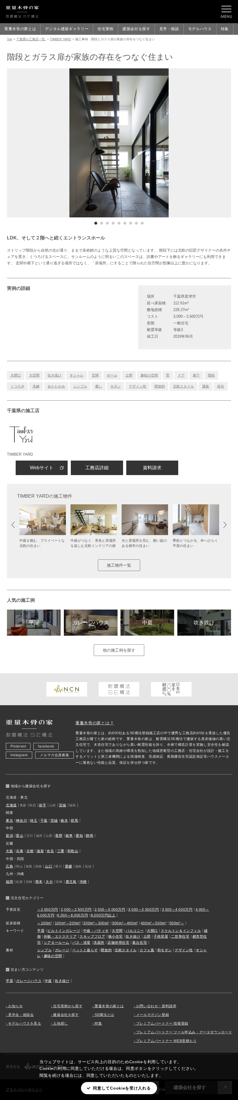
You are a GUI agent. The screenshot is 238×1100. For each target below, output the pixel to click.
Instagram (19, 755)
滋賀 (40, 851)
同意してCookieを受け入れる (122, 1088)
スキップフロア (92, 936)
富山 (19, 836)
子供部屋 (161, 936)
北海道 (11, 805)
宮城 (62, 805)
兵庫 (19, 851)
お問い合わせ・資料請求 (156, 1006)
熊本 (39, 882)
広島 (9, 866)
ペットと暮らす (85, 950)
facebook (46, 746)
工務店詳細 (97, 467)
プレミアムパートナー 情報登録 (162, 1023)
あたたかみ (56, 386)
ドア (181, 375)
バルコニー (135, 931)
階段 (211, 375)
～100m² (44, 923)
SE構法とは (104, 1015)
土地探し (60, 1023)
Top (9, 39)
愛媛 (68, 866)
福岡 (9, 882)
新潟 (9, 836)
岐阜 (69, 836)
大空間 (34, 375)
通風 (205, 386)
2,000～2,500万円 (76, 910)
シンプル (80, 386)
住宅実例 (105, 29)
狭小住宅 (115, 936)
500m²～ (177, 923)
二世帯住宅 (180, 936)
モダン (115, 386)
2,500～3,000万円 (110, 910)
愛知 (79, 836)
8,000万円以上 (103, 915)
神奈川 (21, 821)
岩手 (42, 805)
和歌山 (72, 851)
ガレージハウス (90, 623)
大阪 (9, 851)
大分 (49, 882)
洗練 (36, 386)
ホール (112, 375)
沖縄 (83, 882)
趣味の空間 (149, 375)
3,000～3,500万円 (143, 910)
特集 (225, 29)
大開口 (15, 375)
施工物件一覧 (119, 565)
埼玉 (33, 821)
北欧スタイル (183, 386)
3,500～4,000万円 (177, 910)
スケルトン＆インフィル (181, 931)
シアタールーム (56, 943)
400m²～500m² (154, 923)
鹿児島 (71, 882)
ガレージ (62, 950)
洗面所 (98, 943)
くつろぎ (17, 386)
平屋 (34, 623)
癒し (98, 386)
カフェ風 (147, 950)
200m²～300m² (96, 923)
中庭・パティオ (96, 931)
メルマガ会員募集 (54, 755)
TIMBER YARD (60, 39)
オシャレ (77, 375)
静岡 (89, 836)
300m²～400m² (125, 923)
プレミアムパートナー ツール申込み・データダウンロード (184, 1032)
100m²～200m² (68, 923)
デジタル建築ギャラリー (67, 29)
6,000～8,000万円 (72, 915)
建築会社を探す (136, 29)
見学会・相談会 (21, 1015)
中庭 (147, 623)
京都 (30, 851)
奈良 (50, 851)
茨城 (54, 821)
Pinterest (18, 746)
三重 (60, 851)
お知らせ (15, 1006)
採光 (220, 386)
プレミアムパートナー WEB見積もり (166, 1041)
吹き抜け (55, 375)
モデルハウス (200, 29)
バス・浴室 (81, 943)
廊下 (196, 375)
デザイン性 (137, 386)
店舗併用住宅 (118, 943)
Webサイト (41, 467)
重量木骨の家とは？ (94, 723)
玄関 (95, 375)
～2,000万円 (47, 910)
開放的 (159, 386)
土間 (128, 375)
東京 (9, 821)
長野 (58, 836)
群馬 (74, 821)
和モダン (164, 950)
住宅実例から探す (67, 1006)
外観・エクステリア (60, 936)
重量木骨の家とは (20, 29)
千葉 (44, 821)
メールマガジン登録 (152, 1015)
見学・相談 (169, 29)
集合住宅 (139, 943)
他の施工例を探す (119, 650)
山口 (48, 866)
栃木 (64, 821)
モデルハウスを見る (24, 1023)
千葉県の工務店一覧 (31, 39)
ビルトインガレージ (63, 931)
